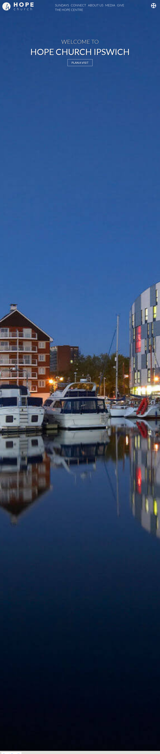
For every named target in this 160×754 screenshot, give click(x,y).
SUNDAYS (62, 5)
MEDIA (110, 5)
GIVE (120, 5)
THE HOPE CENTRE (69, 10)
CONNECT (78, 5)
